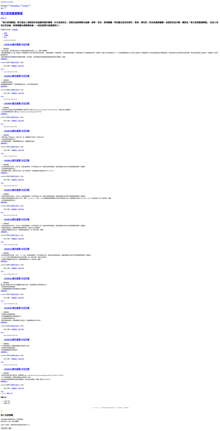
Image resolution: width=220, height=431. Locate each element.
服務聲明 (126, 407)
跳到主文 (3, 18)
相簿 (5, 33)
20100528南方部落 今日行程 (16, 131)
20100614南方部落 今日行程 (16, 76)
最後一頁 (9, 393)
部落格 (6, 35)
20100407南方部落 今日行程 (16, 308)
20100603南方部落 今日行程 (16, 103)
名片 (5, 37)
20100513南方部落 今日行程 (16, 249)
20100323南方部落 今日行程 (16, 369)
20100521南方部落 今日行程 (16, 160)
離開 (10, 428)
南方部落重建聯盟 (12, 13)
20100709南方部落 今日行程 (16, 44)
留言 (16, 62)
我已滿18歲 (4, 428)
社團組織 (15, 29)
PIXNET (97, 407)
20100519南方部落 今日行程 (16, 190)
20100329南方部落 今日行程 (16, 339)
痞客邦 (13, 62)
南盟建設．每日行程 (17, 66)
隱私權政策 (119, 407)
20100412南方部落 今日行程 (16, 278)
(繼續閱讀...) (4, 59)
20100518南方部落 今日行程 (16, 219)
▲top (2, 69)
